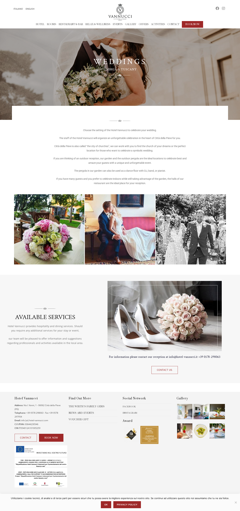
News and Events (81, 413)
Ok (106, 504)
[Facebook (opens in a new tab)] (217, 8)
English (30, 8)
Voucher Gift (79, 419)
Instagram (130, 413)
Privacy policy (127, 504)
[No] (235, 502)
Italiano (18, 8)
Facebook (129, 406)
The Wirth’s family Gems (87, 406)
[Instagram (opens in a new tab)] (223, 8)
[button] (17, 229)
